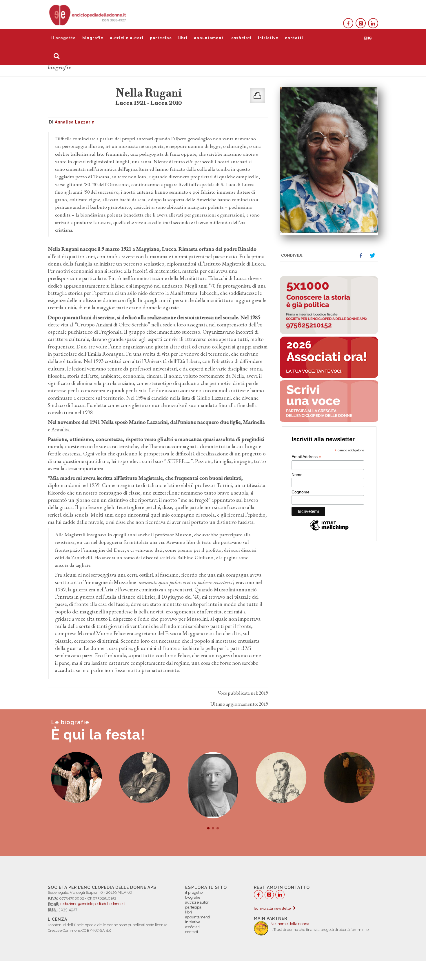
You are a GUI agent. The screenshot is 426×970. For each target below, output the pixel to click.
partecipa (161, 38)
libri (182, 38)
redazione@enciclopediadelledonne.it (92, 904)
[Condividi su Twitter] (372, 255)
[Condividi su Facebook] (361, 255)
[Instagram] (361, 23)
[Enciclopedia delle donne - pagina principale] (88, 14)
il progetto (63, 38)
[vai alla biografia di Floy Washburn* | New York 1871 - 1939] (144, 785)
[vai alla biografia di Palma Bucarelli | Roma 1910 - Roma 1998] (76, 777)
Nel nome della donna (290, 924)
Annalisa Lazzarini (75, 122)
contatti (294, 38)
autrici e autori (126, 38)
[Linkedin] (373, 23)
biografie (92, 38)
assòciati (241, 38)
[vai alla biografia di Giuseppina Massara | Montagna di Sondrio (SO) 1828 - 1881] (349, 777)
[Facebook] (348, 23)
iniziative (268, 38)
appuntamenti (209, 38)
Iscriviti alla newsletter (273, 908)
